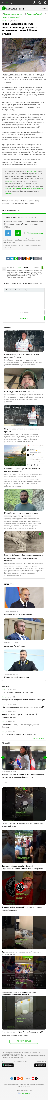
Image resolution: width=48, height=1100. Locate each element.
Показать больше (24, 1041)
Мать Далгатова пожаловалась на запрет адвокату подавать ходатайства (21, 514)
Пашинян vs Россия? (34, 14)
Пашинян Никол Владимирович (18, 614)
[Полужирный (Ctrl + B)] (6, 290)
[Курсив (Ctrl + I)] (10, 290)
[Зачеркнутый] (19, 290)
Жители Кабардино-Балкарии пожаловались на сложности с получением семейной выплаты (23, 558)
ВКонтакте (26, 188)
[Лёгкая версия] (12, 3)
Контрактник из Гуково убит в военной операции (23, 699)
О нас (3, 1061)
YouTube (9, 193)
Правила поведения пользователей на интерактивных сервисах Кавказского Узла (24, 1085)
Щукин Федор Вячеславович (16, 677)
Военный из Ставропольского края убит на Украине (20, 725)
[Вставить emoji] (25, 290)
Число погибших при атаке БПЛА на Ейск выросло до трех (20, 715)
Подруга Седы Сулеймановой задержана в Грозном (22, 430)
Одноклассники (37, 188)
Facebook (8, 188)
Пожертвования (41, 1061)
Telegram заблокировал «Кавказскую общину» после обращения (22, 908)
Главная (4, 17)
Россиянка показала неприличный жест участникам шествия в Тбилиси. (19, 993)
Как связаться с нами (20, 1061)
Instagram (16, 188)
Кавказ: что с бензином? (13, 14)
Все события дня (39, 738)
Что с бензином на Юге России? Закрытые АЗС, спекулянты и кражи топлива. (23, 1033)
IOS (35, 171)
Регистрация (24, 312)
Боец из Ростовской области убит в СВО (19, 734)
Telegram (9, 181)
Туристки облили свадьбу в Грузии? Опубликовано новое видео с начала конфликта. (23, 867)
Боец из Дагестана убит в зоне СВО (19, 391)
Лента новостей (15, 17)
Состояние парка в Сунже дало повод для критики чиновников (22, 469)
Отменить (24, 318)
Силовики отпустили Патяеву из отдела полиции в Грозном (21, 355)
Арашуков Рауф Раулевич (15, 645)
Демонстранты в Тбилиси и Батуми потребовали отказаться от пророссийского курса (23, 775)
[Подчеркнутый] (15, 290)
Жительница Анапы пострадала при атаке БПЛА (23, 707)
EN (7, 2)
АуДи (19, 267)
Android (29, 171)
